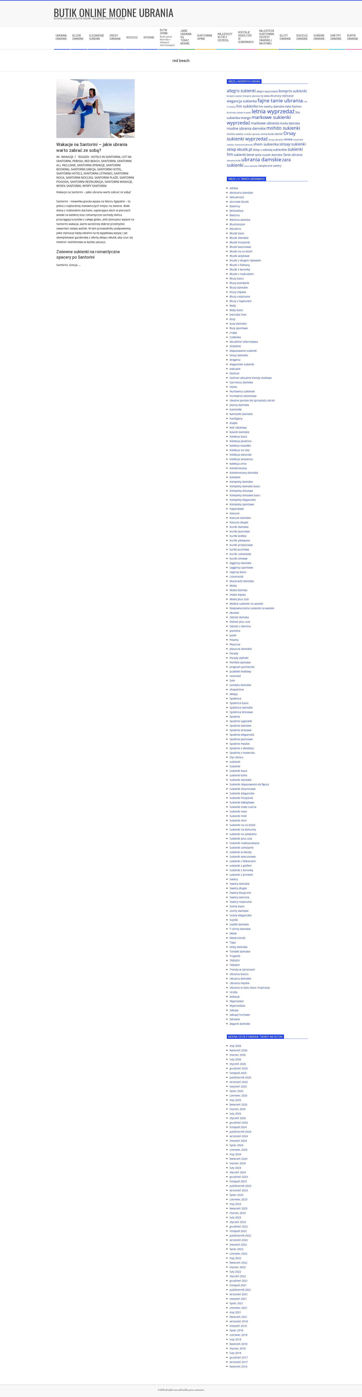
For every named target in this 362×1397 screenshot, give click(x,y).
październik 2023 (240, 1186)
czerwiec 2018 (238, 1335)
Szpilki (234, 920)
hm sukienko (247, 106)
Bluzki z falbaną (240, 265)
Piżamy (234, 640)
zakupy (234, 1010)
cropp (233, 332)
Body (233, 305)
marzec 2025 (238, 1109)
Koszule (234, 513)
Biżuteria (235, 229)
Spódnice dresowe (241, 712)
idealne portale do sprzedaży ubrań (252, 400)
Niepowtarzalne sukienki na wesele (252, 608)
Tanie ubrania (292, 155)
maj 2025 (235, 1100)
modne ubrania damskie (246, 128)
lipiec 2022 (236, 1249)
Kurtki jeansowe (240, 531)
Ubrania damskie (240, 978)
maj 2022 (235, 1258)
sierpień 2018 (238, 1326)
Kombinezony (238, 468)
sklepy (234, 694)
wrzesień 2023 (239, 1190)
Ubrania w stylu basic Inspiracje (250, 987)
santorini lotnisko (98, 173)
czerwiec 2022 (238, 1253)
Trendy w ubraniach (242, 969)
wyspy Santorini (94, 186)
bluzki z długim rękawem (245, 260)
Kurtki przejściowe (241, 545)
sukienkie (280, 149)
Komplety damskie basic (245, 486)
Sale (232, 680)
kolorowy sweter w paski (239, 112)
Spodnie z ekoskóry (242, 748)
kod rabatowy (238, 427)
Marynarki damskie (242, 581)
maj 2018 (235, 1339)
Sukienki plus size (241, 838)
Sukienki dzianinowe (242, 789)
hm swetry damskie (271, 106)
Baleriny (235, 206)
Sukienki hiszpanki (241, 798)
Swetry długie (238, 888)
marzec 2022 (238, 1267)
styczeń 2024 (238, 1172)
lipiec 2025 (236, 1091)
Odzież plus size (240, 622)
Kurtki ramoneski (240, 554)
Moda (233, 585)
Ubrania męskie (239, 983)
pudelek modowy (240, 671)
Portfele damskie (240, 662)
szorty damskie (239, 911)
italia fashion (293, 106)
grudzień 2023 (239, 1177)
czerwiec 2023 (238, 1199)
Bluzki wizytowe (239, 256)
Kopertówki (237, 509)
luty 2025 (235, 1113)
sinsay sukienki (292, 144)
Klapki (233, 423)
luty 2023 (235, 1217)
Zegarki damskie (240, 1023)
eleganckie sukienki (242, 364)
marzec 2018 (238, 1348)
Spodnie (235, 716)
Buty (232, 319)
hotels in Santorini (105, 157)
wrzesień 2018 (239, 1321)
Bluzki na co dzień (241, 251)
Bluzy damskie (239, 287)
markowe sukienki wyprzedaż (259, 120)
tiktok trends (237, 938)
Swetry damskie (239, 883)
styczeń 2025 (238, 1118)
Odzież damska (239, 617)
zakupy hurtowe (240, 1014)
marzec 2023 (238, 1213)
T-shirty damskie (240, 929)
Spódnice (235, 698)
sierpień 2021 (238, 1298)
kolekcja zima (238, 463)
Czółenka (235, 337)
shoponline (237, 689)
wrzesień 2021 (239, 1294)
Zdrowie (235, 1019)
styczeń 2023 (238, 1222)
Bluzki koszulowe (240, 247)
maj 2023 (235, 1204)
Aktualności (237, 197)
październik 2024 (240, 1131)
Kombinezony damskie (244, 472)
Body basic (236, 310)
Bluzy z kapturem (241, 301)
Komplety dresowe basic (245, 495)
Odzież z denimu (240, 626)
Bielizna (235, 215)
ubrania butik (234, 160)
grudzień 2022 (239, 1226)
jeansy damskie (239, 405)
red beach (92, 161)
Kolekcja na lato (239, 450)
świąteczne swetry (269, 165)
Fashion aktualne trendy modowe (251, 378)
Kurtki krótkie (238, 536)
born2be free (238, 314)
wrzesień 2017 (239, 1362)
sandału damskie (240, 685)
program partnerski (242, 667)
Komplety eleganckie (243, 500)
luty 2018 (235, 1353)
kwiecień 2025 (238, 1104)
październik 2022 (240, 1235)
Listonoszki (236, 576)
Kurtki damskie (239, 527)
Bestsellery (236, 210)
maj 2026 (235, 1046)
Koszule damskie (240, 518)
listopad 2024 (238, 1127)
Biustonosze (237, 224)
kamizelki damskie (241, 414)
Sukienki (235, 766)
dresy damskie (239, 355)
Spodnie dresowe (241, 730)
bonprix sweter (234, 95)
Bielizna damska (240, 220)
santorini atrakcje (91, 165)
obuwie (234, 612)
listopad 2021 (238, 1285)
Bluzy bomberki (239, 283)
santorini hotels (69, 173)
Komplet (235, 477)
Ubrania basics (239, 974)
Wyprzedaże (237, 1005)
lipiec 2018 (236, 1330)
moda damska (290, 123)
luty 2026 (235, 1059)
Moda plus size (239, 599)
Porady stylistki (239, 658)
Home (233, 387)
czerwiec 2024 (238, 1149)
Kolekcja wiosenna (241, 459)
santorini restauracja (86, 181)
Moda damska (238, 590)
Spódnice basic (239, 703)
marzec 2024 (238, 1163)
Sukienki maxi (238, 811)
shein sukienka (266, 144)
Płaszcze (235, 644)
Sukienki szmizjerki (242, 847)
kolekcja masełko (240, 445)
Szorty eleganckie (241, 915)
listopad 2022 (238, 1231)
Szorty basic (237, 906)
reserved (235, 676)
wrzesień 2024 (239, 1136)
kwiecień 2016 (238, 1366)
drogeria (235, 360)
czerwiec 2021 (238, 1307)
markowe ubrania (265, 123)
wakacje (67, 157)
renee (288, 139)
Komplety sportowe (242, 504)
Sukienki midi (238, 816)
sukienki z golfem (241, 865)
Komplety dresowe (241, 491)
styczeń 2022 (238, 1276)
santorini (108, 161)
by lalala (265, 95)
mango (246, 118)
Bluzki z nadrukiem (242, 274)
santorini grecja (83, 169)
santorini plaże (106, 177)
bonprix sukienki (293, 90)
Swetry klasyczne (240, 893)
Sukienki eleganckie (242, 793)
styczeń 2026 (238, 1064)
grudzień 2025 (239, 1068)
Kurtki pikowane (240, 540)
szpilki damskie (239, 924)
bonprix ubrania (251, 95)
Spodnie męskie (240, 743)
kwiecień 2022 (238, 1262)
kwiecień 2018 (238, 1344)
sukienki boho (238, 775)
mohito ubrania (252, 134)
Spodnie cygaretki (241, 721)
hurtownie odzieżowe (243, 396)
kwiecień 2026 (238, 1050)
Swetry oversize (239, 897)
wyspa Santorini (68, 186)
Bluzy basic (237, 278)
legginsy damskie (240, 563)
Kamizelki (236, 409)
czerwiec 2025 (238, 1095)
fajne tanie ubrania (280, 100)
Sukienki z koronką (241, 870)
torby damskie (239, 947)
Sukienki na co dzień (242, 825)
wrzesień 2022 (239, 1240)
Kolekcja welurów (241, 454)
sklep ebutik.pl (239, 149)
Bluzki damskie (239, 238)
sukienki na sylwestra (243, 834)
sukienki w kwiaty (241, 852)
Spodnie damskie (240, 725)
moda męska (238, 594)
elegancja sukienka (242, 101)
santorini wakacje (118, 181)
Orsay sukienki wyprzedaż (261, 136)
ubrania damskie (261, 159)
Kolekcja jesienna (241, 441)
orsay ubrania (275, 139)
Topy (233, 942)
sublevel (235, 762)
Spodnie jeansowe (241, 739)
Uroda (233, 992)
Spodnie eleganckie (242, 734)
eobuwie (235, 369)
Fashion (234, 373)
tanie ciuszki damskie (268, 155)
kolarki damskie (239, 432)
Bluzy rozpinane (240, 296)
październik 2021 (240, 1289)
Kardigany (236, 418)
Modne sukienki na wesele (246, 603)
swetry (234, 879)
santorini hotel (109, 169)
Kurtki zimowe (239, 558)
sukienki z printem (241, 874)
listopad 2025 (238, 1073)
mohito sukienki (283, 128)
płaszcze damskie (241, 649)
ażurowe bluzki (239, 201)
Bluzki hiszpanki (240, 242)
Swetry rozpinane (241, 902)
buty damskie (238, 323)
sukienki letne (244, 154)
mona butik (267, 134)
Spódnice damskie (241, 707)
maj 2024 (235, 1154)
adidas (234, 188)
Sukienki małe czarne (243, 807)
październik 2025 (240, 1077)
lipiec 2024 (236, 1145)
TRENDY (235, 960)
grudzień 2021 (239, 1280)
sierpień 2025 (238, 1086)
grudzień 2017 (239, 1357)
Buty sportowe (239, 328)
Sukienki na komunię (243, 829)
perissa (77, 161)
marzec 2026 (238, 1055)
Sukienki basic (239, 771)
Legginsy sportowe (241, 567)
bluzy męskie (238, 292)
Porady (234, 653)
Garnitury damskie (241, 382)
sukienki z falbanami (243, 861)
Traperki (235, 956)
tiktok (233, 933)
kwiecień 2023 (238, 1208)
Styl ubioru (236, 757)
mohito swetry (235, 134)
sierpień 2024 (238, 1140)
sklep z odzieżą (262, 150)
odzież (279, 134)
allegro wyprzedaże (267, 91)
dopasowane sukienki (243, 350)
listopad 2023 (238, 1181)
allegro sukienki (241, 90)
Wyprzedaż (237, 1001)
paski (233, 635)
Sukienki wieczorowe (243, 856)
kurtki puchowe (239, 549)
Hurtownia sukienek (242, 391)
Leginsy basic (238, 572)
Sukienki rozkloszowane (244, 843)
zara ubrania (251, 165)
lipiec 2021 (236, 1303)
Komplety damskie (241, 481)
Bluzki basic (237, 233)
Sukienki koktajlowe (242, 802)
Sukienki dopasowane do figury (249, 784)
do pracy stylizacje (282, 95)
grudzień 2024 (239, 1122)
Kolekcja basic (238, 436)
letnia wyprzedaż (273, 111)
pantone (235, 631)
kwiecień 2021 (238, 1317)
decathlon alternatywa (244, 341)
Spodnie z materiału (242, 752)
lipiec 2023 (236, 1195)
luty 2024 (235, 1167)
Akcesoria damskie (241, 192)
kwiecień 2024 (238, 1158)
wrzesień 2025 (239, 1082)
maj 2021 (235, 1312)
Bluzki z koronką (240, 269)
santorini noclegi (79, 177)
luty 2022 (235, 1271)
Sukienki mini (238, 820)
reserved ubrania (244, 144)
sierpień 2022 (238, 1244)
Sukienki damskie (241, 780)
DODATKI (235, 346)
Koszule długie (239, 522)
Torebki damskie (240, 951)
